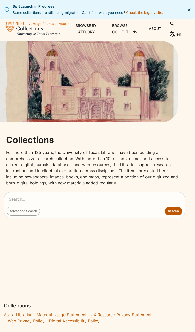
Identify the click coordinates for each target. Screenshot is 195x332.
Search (173, 211)
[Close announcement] (189, 10)
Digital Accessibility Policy (74, 320)
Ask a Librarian (18, 314)
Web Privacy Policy (26, 320)
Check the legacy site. (144, 12)
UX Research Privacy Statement (121, 314)
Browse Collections (124, 28)
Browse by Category (86, 28)
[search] (172, 24)
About (155, 28)
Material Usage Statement (62, 314)
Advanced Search (23, 211)
